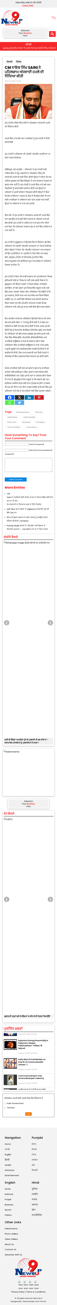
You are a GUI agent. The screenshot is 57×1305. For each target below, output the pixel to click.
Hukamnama (11, 1228)
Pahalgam (40, 422)
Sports (8, 1209)
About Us (9, 1244)
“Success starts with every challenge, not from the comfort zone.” (26, 1018)
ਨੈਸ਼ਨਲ (18, 61)
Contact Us (10, 1249)
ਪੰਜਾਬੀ (7, 1149)
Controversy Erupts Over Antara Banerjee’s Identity (31, 1073)
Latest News (12, 417)
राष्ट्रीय (35, 1194)
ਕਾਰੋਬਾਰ (35, 1159)
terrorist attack (13, 427)
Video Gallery (11, 1239)
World (7, 1189)
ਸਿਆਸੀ (9, 61)
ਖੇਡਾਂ (33, 1165)
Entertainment (12, 1175)
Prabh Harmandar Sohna (17, 591)
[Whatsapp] (9, 402)
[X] (19, 397)
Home (8, 1144)
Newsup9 (26, 422)
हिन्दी (7, 1159)
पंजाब (34, 1199)
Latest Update (29, 417)
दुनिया (35, 1189)
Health (8, 1165)
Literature (9, 1170)
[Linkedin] (29, 397)
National (9, 1194)
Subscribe (28, 5)
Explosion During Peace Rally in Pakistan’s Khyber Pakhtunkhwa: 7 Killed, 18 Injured (33, 1040)
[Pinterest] (39, 397)
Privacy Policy (17, 1291)
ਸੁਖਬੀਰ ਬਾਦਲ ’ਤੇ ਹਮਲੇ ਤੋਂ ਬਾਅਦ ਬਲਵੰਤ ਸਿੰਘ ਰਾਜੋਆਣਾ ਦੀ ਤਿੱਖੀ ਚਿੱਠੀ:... (32, 1086)
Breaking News (22, 412)
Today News (31, 427)
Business (9, 1204)
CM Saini (38, 412)
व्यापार (35, 1204)
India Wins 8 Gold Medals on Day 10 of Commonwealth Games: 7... (31, 1058)
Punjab (8, 1199)
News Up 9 (11, 422)
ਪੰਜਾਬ (34, 1154)
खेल (34, 1209)
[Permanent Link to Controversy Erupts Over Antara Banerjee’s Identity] (10, 1076)
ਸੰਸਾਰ (34, 1144)
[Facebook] (9, 397)
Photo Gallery (11, 1233)
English (8, 1154)
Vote (28, 1114)
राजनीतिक (37, 1215)
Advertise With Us (13, 1254)
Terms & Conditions (36, 1291)
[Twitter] (19, 402)
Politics (8, 1215)
